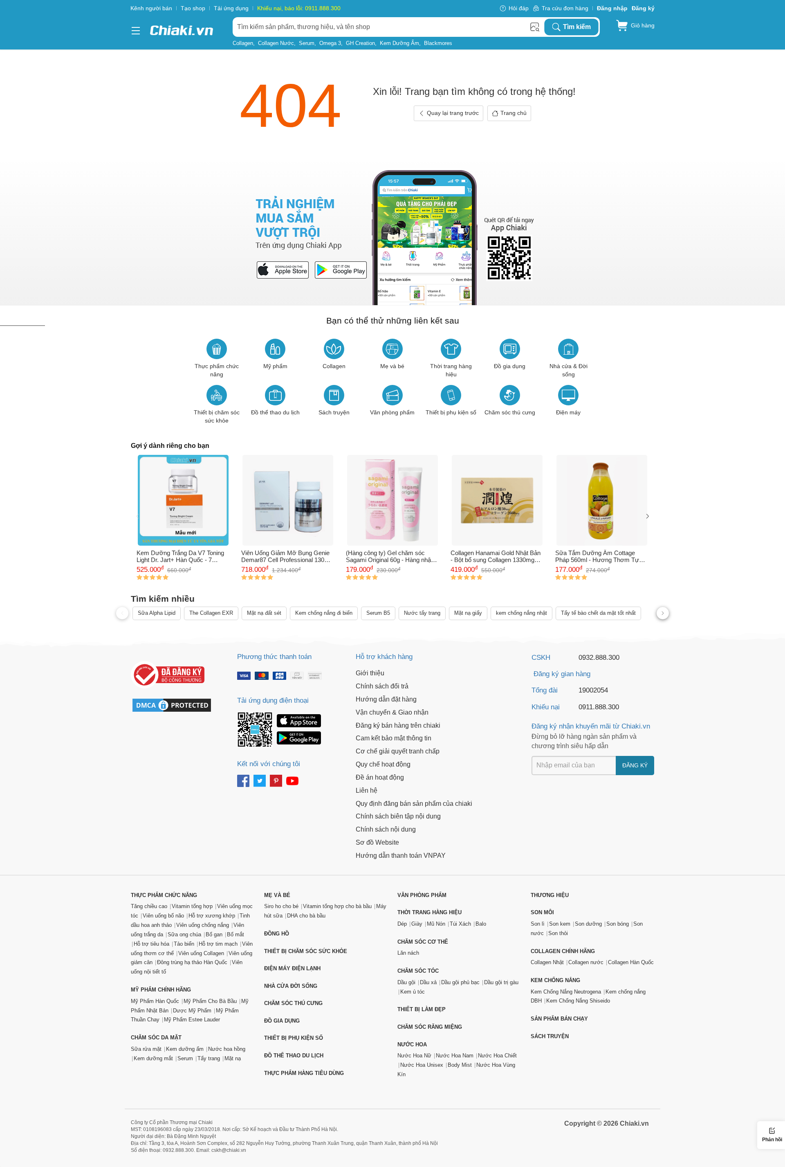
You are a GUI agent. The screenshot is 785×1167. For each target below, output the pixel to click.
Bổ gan (214, 934)
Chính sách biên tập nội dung (398, 816)
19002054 (593, 690)
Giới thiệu (370, 673)
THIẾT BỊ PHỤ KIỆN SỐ (293, 1038)
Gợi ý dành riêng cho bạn (170, 445)
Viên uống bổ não (163, 916)
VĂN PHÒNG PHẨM (421, 895)
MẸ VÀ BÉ (277, 895)
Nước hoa (412, 1044)
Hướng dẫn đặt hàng (386, 699)
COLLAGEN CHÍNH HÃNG (563, 951)
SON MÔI (542, 912)
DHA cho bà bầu (306, 916)
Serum (306, 43)
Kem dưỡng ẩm (399, 43)
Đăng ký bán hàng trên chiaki (398, 725)
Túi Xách (460, 924)
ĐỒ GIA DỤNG (282, 1021)
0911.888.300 (599, 707)
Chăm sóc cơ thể (422, 942)
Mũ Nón (436, 924)
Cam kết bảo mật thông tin (393, 738)
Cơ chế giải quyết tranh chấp (398, 751)
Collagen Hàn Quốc (631, 962)
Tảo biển (184, 944)
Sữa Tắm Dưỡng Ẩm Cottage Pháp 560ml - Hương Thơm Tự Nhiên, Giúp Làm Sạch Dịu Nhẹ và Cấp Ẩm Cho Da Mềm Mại (601, 556)
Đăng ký (635, 765)
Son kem (559, 924)
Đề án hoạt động (380, 777)
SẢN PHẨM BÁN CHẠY (559, 1019)
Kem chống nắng (555, 980)
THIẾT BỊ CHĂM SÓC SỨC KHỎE (305, 951)
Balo (480, 924)
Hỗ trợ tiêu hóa (151, 944)
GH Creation (360, 43)
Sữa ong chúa (184, 934)
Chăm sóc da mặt (156, 1037)
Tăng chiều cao (149, 906)
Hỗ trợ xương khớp (211, 916)
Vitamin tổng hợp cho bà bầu (337, 906)
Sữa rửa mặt (146, 1049)
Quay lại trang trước (453, 113)
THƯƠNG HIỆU (550, 895)
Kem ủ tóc (412, 992)
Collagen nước (276, 43)
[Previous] (137, 517)
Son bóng (617, 924)
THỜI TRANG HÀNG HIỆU (429, 912)
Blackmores (438, 43)
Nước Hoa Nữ (414, 1055)
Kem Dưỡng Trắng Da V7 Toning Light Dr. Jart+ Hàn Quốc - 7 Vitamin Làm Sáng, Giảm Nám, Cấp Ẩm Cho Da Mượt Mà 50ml (180, 556)
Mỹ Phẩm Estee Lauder (192, 1019)
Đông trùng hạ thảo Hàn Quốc (192, 962)
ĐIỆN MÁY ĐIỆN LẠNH (292, 968)
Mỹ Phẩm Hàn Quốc (155, 1001)
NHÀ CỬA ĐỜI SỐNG (290, 986)
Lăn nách (408, 953)
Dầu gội (406, 982)
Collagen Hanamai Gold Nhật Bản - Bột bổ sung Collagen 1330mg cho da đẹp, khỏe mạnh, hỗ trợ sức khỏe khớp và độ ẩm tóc (496, 556)
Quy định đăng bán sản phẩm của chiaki (414, 803)
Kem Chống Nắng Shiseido (578, 1001)
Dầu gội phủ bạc (460, 982)
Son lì (538, 924)
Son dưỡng (588, 924)
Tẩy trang (208, 1058)
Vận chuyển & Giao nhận (392, 712)
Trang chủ (513, 113)
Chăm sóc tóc (418, 971)
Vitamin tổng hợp (192, 906)
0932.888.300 (599, 657)
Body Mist (460, 1065)
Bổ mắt (235, 934)
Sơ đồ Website (377, 842)
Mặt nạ (232, 1058)
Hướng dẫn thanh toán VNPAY (401, 855)
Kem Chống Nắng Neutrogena (566, 992)
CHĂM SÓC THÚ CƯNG (293, 1003)
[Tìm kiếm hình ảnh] (535, 27)
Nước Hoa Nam (454, 1055)
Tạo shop (193, 8)
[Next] (647, 517)
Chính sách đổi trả (382, 686)
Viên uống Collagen (201, 953)
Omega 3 (330, 43)
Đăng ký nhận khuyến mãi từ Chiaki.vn (591, 726)
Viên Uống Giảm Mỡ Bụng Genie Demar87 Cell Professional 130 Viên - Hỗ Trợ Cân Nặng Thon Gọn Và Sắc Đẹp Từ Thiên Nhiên (287, 556)
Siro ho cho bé (281, 906)
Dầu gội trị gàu (501, 982)
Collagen (243, 43)
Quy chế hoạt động (383, 764)
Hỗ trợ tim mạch (218, 944)
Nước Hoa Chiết (497, 1055)
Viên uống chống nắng (202, 925)
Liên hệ (366, 790)
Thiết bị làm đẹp (421, 1009)
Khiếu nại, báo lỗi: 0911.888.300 (299, 8)
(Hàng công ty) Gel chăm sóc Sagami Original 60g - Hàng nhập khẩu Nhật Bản (390, 556)
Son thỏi (558, 933)
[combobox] (388, 27)
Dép (402, 924)
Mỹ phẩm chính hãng (161, 990)
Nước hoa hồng (226, 1049)
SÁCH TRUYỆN (550, 1036)
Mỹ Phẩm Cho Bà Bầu (210, 1001)
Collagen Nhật (547, 962)
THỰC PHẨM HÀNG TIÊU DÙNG (304, 1073)
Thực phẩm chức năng (164, 895)
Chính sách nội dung (386, 829)
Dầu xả (428, 982)
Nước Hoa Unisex (421, 1065)
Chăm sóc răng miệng (429, 1027)
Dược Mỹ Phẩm (192, 1010)
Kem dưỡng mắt (153, 1058)
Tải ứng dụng (231, 8)
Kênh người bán (151, 8)
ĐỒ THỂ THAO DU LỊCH (293, 1055)
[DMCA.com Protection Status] (176, 705)
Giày (416, 924)
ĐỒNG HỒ (276, 934)
